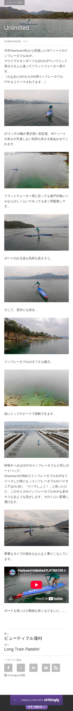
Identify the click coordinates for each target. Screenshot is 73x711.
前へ (6, 633)
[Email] (46, 668)
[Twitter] (21, 668)
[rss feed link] (56, 668)
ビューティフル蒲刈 (23, 638)
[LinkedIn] (33, 668)
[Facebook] (8, 668)
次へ (6, 644)
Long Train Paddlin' (22, 649)
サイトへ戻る (16, 2)
